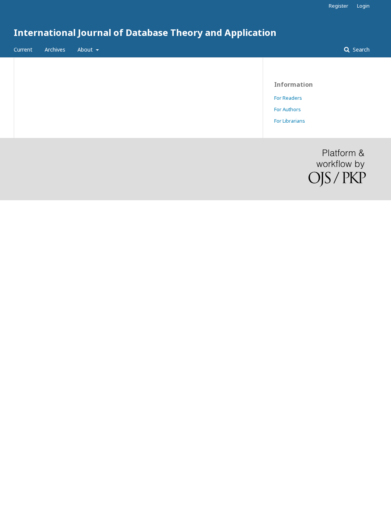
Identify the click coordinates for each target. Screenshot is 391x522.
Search (360, 49)
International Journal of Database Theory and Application (145, 32)
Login (363, 5)
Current (23, 49)
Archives (55, 49)
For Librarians (289, 120)
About (86, 49)
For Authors (287, 109)
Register (338, 5)
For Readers (288, 97)
